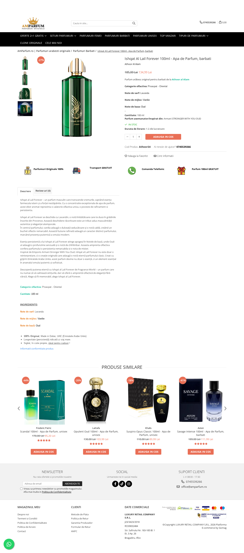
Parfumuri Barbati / (85, 51)
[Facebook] (115, 484)
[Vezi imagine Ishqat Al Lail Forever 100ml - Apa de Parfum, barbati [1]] (25, 78)
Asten (201, 428)
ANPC (74, 531)
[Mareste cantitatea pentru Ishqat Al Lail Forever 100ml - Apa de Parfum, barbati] (139, 137)
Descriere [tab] (25, 191)
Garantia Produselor (82, 522)
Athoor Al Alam (133, 64)
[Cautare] (134, 23)
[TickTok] (122, 484)
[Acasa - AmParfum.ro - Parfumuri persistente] (35, 23)
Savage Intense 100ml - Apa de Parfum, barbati (200, 433)
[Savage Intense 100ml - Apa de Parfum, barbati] (200, 400)
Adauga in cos (163, 136)
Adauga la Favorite (137, 156)
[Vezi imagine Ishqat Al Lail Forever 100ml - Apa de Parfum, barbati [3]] (25, 108)
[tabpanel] (76, 97)
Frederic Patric (43, 428)
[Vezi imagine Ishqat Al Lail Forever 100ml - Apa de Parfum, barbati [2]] (25, 93)
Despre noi (23, 514)
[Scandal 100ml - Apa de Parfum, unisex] (43, 400)
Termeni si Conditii (27, 518)
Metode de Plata (80, 514)
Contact (22, 531)
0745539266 (193, 481)
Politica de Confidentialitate (56, 491)
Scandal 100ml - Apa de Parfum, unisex (43, 431)
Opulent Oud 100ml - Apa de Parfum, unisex (96, 433)
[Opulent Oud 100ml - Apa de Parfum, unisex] (96, 400)
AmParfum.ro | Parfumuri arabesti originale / (45, 51)
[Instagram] (129, 484)
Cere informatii (164, 156)
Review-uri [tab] (43, 190)
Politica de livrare (27, 526)
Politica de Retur (79, 518)
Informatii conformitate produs (36, 348)
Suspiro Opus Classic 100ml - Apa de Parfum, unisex (148, 433)
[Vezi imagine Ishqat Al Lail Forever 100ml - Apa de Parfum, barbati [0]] (25, 63)
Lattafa (96, 428)
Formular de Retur (81, 526)
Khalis (148, 428)
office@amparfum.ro (194, 486)
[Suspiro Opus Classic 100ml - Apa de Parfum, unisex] (148, 400)
